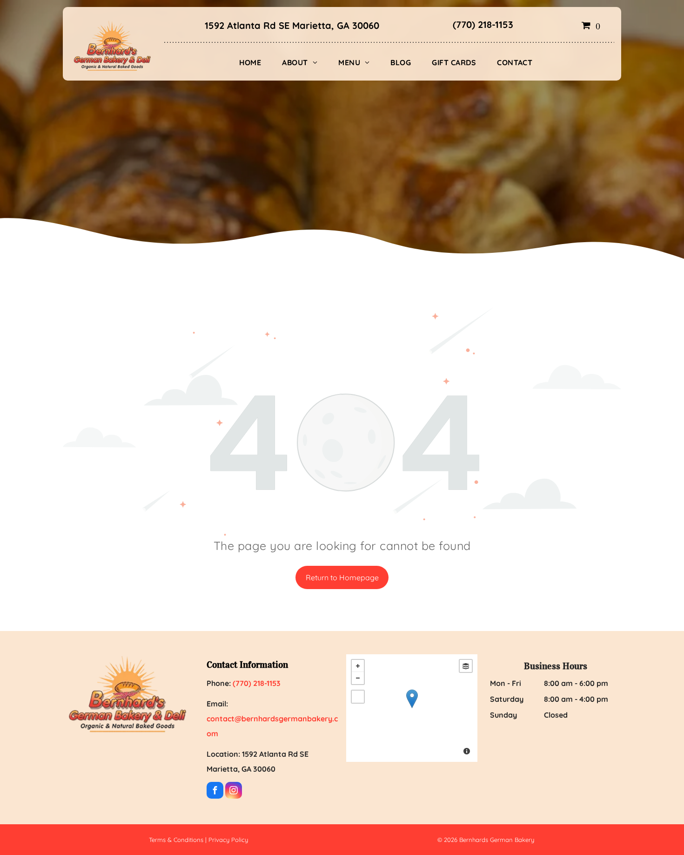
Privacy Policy (228, 839)
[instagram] (233, 791)
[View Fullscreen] (358, 697)
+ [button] (358, 666)
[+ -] (411, 708)
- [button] (358, 678)
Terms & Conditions (176, 839)
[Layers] (466, 666)
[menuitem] (253, 62)
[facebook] (215, 791)
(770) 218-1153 (483, 24)
